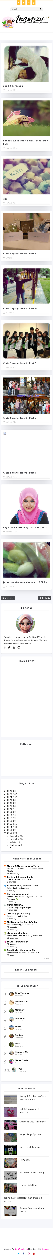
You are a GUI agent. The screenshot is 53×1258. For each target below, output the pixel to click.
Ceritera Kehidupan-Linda (20, 877)
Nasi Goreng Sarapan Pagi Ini (19, 907)
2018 (10, 815)
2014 (10, 827)
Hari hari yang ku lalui (18, 894)
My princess (12, 944)
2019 (10, 812)
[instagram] (28, 2)
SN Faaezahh (21, 1001)
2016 (10, 821)
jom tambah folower (29, 1146)
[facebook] (23, 2)
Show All (46, 958)
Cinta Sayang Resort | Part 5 (19, 253)
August (13, 848)
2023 (10, 800)
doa (5, 198)
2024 (10, 797)
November (15, 839)
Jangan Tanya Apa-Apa (30, 1134)
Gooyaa (45, 1249)
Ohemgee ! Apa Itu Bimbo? (32, 1121)
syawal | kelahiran (28, 1185)
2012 (10, 833)
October (14, 842)
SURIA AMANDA (15, 905)
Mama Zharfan (22, 1060)
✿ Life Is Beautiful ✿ (17, 942)
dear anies (20, 1018)
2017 (10, 818)
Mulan (18, 1026)
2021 (10, 806)
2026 (10, 791)
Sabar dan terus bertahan (18, 888)
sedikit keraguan (13, 85)
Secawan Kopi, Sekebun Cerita (22, 885)
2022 (10, 803)
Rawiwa (19, 1035)
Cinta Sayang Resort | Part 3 (19, 363)
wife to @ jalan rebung (18, 913)
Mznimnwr (20, 1010)
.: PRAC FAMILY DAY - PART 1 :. (21, 879)
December (15, 836)
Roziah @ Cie (21, 1052)
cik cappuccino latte (17, 933)
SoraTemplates (21, 1249)
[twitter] (18, 2)
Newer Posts (8, 598)
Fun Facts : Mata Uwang (31, 1172)
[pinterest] (19, 647)
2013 (10, 830)
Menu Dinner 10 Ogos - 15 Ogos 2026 (23, 952)
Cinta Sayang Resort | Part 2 (19, 417)
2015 (10, 824)
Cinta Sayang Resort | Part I (19, 472)
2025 (10, 794)
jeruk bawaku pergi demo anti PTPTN (25, 582)
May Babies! (25, 1159)
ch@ (20, 1069)
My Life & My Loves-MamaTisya (23, 866)
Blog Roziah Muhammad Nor (21, 950)
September (15, 845)
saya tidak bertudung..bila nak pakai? (25, 527)
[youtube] (33, 2)
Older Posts (44, 598)
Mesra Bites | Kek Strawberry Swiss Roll (24, 935)
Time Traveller (22, 993)
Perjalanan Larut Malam (17, 916)
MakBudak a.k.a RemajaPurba (22, 922)
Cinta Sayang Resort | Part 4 (19, 308)
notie (17, 1043)
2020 (10, 809)
